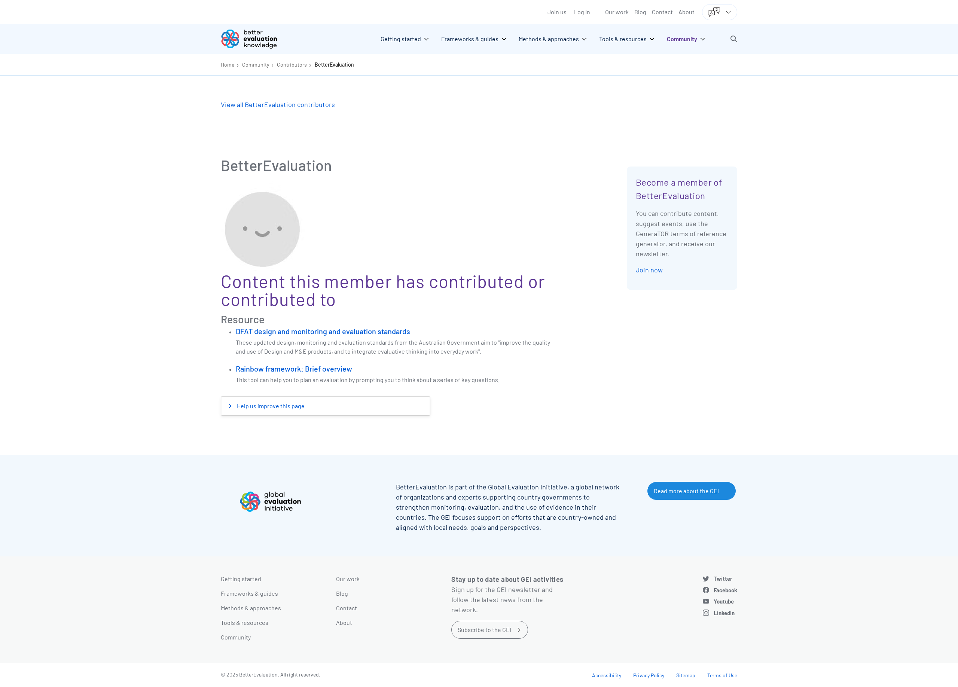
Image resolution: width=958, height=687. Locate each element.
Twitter (723, 578)
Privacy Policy (648, 675)
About (686, 11)
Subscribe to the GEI (484, 629)
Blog (640, 11)
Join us (557, 11)
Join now (649, 270)
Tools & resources (244, 622)
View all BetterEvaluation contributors (278, 104)
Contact (662, 11)
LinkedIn (724, 613)
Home (227, 64)
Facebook (725, 590)
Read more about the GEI (686, 490)
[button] (733, 39)
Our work (617, 11)
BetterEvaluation (334, 64)
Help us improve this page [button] (270, 405)
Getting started (241, 578)
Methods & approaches (251, 607)
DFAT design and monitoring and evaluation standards (323, 331)
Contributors (292, 64)
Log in (582, 11)
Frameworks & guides (249, 593)
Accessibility (606, 675)
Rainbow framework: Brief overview (294, 368)
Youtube (724, 601)
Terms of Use (722, 675)
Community (255, 64)
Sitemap (685, 675)
